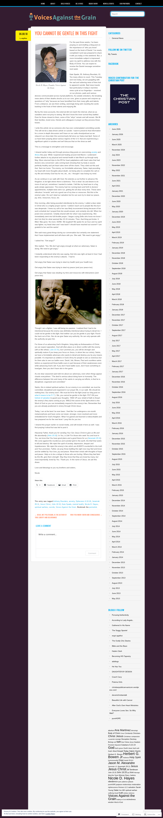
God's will (136, 748)
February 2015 (118, 490)
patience (125, 782)
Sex (120, 790)
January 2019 (117, 248)
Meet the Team (113, 775)
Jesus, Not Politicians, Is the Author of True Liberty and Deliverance (51, 516)
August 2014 (117, 521)
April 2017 (116, 356)
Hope (121, 760)
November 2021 (118, 176)
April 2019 (116, 232)
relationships (127, 784)
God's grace (119, 748)
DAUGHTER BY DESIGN (122, 672)
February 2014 (118, 552)
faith (119, 742)
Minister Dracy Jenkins (127, 775)
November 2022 (118, 165)
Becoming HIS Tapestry (121, 656)
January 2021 (117, 191)
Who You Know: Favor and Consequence (86, 514)
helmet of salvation (42, 398)
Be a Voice (79, 3)
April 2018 (116, 294)
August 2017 (117, 335)
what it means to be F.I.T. (45, 395)
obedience (113, 781)
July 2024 (116, 155)
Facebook (113, 63)
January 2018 (117, 310)
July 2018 (116, 279)
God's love (128, 748)
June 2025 (116, 139)
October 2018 (117, 263)
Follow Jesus (129, 742)
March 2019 (117, 237)
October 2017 (117, 325)
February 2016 (118, 428)
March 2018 (117, 299)
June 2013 (116, 593)
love (132, 772)
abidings (115, 661)
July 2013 (116, 588)
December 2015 (118, 439)
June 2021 (116, 181)
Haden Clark (117, 651)
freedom (137, 742)
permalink (93, 507)
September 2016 (118, 392)
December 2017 (118, 315)
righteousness (113, 787)
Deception (125, 739)
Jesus (134, 766)
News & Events (108, 3)
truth (121, 793)
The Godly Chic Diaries (121, 641)
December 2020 (118, 196)
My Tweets (112, 54)
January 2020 (117, 212)
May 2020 (116, 206)
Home (43, 3)
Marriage (137, 772)
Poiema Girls (117, 682)
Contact (138, 3)
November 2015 (118, 444)
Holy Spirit (135, 757)
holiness (126, 757)
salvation (131, 787)
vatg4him (24, 38)
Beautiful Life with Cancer (122, 700)
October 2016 (117, 387)
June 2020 (116, 201)
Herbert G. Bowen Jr (123, 755)
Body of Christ (114, 733)
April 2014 (116, 542)
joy (128, 772)
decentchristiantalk (119, 695)
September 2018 (118, 268)
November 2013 (118, 567)
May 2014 (116, 537)
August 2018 (117, 273)
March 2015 (117, 485)
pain (119, 782)
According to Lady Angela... (123, 620)
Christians (136, 733)
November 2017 (118, 320)
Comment (92, 553)
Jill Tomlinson (132, 770)
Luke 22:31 (54, 350)
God (111, 747)
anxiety (94, 152)
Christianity (128, 733)
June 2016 (116, 408)
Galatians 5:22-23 (128, 745)
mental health (78, 504)
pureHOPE (116, 718)
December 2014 (118, 500)
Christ (122, 733)
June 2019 (116, 222)
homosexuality (113, 760)
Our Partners (125, 3)
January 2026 (117, 134)
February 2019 (118, 243)
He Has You (116, 667)
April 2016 (116, 418)
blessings (134, 730)
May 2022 (116, 170)
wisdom (111, 802)
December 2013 (118, 562)
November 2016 (118, 382)
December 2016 (118, 377)
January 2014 (117, 557)
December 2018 (118, 253)
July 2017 (116, 341)
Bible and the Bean (119, 646)
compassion (135, 736)
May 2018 (116, 289)
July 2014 (116, 526)
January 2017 (117, 372)
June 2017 (116, 346)
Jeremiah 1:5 (112, 766)
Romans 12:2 (123, 787)
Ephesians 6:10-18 (83, 501)
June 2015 (116, 470)
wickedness (131, 799)
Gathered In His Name (121, 625)
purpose (119, 784)
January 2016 (117, 433)
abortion (111, 730)
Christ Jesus (115, 736)
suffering (111, 793)
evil (115, 742)
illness (37, 155)
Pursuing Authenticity (120, 615)
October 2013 (117, 573)
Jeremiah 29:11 (94, 438)
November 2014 (118, 506)
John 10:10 (52, 435)
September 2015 (118, 454)
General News (117, 38)
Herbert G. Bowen (115, 754)
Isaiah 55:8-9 (128, 760)
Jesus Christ (45, 504)
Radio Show (93, 3)
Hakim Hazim (135, 751)
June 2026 (116, 129)
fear (122, 742)
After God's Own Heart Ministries (125, 705)
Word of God (118, 802)
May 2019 (116, 227)
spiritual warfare (41, 507)
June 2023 (116, 160)
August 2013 (117, 583)
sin (123, 790)
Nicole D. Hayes (91, 504)
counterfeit (111, 739)
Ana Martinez (122, 730)
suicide (52, 507)
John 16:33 (122, 772)
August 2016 (117, 397)
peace (130, 782)
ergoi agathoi (117, 636)
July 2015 (116, 464)
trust (116, 793)
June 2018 (116, 284)
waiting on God (121, 799)
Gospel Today (123, 751)
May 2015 (116, 475)
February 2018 (118, 304)
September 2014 (118, 516)
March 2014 (117, 547)
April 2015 (116, 480)
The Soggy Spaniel (119, 630)
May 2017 (116, 351)
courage (118, 739)
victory (126, 793)
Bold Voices (65, 3)
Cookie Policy (50, 814)
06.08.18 (23, 34)
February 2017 (118, 366)
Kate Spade (66, 504)
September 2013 (118, 578)
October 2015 (117, 449)
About (52, 3)
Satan (116, 790)
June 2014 (116, 531)
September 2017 (118, 330)
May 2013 (116, 598)
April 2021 (116, 186)
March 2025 (117, 145)
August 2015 (117, 459)
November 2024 (118, 150)
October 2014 (117, 511)
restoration (136, 784)
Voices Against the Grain (66, 507)
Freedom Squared (114, 745)
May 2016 (116, 413)
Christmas (127, 736)
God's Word (112, 751)
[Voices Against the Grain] (67, 24)
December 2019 (118, 217)
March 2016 (117, 423)
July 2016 (116, 402)
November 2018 (118, 258)
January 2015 (117, 495)
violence (131, 793)
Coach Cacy (117, 677)
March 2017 (117, 361)
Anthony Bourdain (60, 501)
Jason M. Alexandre (121, 763)
